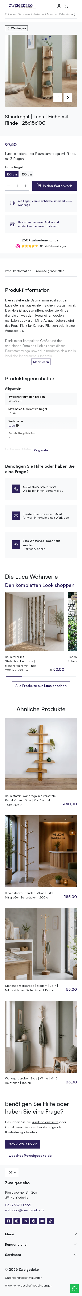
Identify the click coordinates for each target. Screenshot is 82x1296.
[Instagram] (16, 1221)
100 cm (12, 174)
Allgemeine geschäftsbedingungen (28, 1285)
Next (67, 97)
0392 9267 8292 (18, 1205)
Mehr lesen (41, 362)
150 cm (27, 174)
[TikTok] (50, 1221)
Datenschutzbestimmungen (23, 1277)
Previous (57, 97)
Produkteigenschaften (49, 271)
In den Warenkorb (57, 186)
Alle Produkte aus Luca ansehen (41, 686)
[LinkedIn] (25, 1221)
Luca (11, 425)
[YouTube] (42, 1221)
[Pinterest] (33, 1221)
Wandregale (18, 28)
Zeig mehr (41, 450)
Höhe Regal (14, 167)
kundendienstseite (45, 1122)
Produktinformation (18, 271)
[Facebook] (8, 1221)
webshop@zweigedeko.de (30, 1155)
